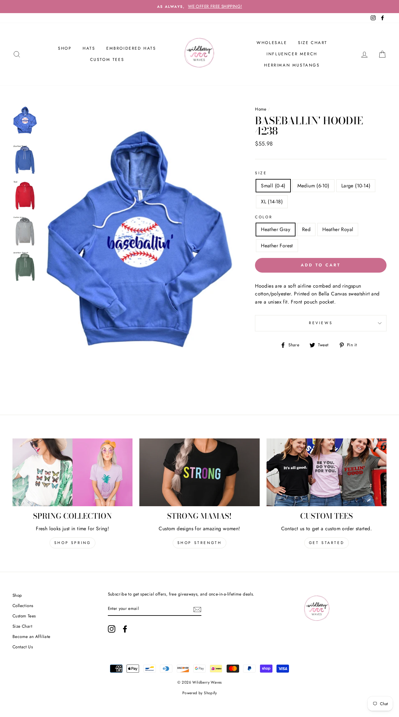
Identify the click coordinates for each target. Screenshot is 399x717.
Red (306, 229)
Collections (22, 605)
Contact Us (22, 647)
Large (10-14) (355, 185)
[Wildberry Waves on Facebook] (125, 629)
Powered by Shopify (199, 693)
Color (263, 217)
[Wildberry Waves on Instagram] (111, 629)
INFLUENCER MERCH (292, 54)
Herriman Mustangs (292, 65)
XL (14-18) (272, 201)
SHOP (64, 48)
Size (261, 173)
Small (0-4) (273, 185)
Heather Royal (337, 229)
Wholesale (272, 43)
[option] (199, 6)
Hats (89, 48)
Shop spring (72, 543)
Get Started (326, 543)
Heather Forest (277, 245)
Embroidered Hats (131, 48)
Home (261, 109)
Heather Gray (275, 229)
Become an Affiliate (31, 636)
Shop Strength (199, 543)
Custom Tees (107, 59)
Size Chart (312, 43)
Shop (17, 595)
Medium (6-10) (313, 185)
